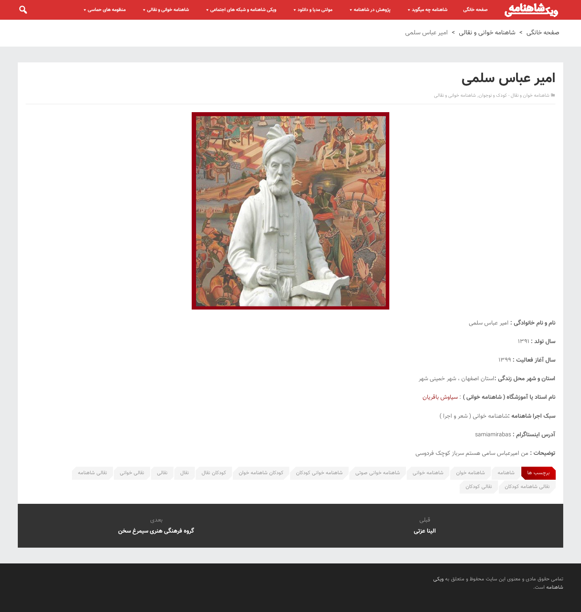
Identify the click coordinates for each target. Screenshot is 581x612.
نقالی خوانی (132, 473)
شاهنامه (506, 473)
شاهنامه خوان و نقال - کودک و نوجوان (514, 95)
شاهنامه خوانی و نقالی (168, 9)
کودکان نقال (214, 473)
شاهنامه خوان (470, 473)
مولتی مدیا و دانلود (315, 9)
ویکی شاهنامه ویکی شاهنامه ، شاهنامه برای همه (531, 10)
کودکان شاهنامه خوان (261, 473)
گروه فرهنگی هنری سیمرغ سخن (156, 531)
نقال (184, 473)
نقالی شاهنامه (92, 473)
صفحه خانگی (475, 9)
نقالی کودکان (479, 487)
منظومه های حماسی (107, 9)
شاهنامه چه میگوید (429, 9)
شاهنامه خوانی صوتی (377, 473)
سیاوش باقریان (440, 397)
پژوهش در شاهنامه (372, 9)
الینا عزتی (425, 531)
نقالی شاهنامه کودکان (527, 487)
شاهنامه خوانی (428, 473)
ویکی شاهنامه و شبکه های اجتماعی (243, 9)
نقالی (162, 473)
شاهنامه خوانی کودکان (319, 473)
